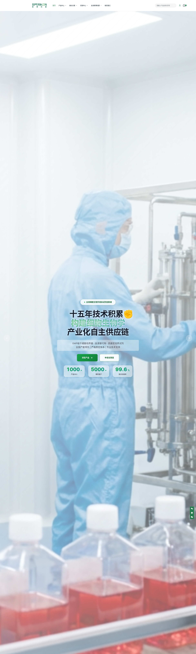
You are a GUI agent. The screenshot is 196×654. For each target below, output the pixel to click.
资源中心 (83, 5)
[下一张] (189, 338)
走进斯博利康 (95, 5)
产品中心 (61, 5)
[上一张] (7, 338)
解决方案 (72, 5)
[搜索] (173, 5)
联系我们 (107, 5)
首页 (54, 5)
